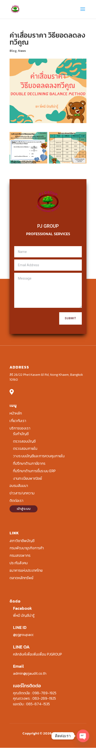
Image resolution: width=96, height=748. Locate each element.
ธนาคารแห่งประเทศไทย (26, 570)
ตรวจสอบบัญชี (24, 441)
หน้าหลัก (16, 413)
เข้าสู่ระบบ (24, 508)
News (22, 50)
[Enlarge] (41, 138)
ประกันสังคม (19, 563)
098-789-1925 (44, 693)
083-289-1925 (44, 698)
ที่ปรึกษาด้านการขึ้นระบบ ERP (34, 471)
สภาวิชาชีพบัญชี (22, 540)
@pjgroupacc (23, 634)
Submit (70, 318)
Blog (13, 50)
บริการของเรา (20, 428)
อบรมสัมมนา (19, 485)
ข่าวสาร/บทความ (22, 493)
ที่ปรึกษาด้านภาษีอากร (29, 463)
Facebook (22, 608)
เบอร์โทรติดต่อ (27, 685)
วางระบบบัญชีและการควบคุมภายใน (39, 456)
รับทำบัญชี (21, 433)
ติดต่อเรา (16, 500)
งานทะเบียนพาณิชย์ (27, 478)
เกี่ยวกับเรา (18, 420)
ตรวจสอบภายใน (25, 448)
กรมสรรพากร (20, 555)
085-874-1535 (38, 704)
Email (18, 666)
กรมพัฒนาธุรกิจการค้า (27, 548)
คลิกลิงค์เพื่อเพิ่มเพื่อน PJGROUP (37, 654)
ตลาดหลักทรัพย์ (21, 578)
